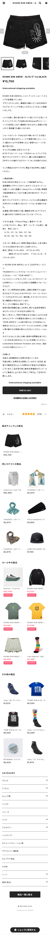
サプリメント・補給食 (10, 851)
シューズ (5, 812)
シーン (4, 874)
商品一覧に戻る (25, 894)
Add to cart (25, 390)
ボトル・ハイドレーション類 (12, 843)
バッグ (4, 820)
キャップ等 (6, 796)
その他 (4, 867)
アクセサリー (7, 827)
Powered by (22, 910)
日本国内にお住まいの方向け (25, 398)
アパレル (5, 788)
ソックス (5, 804)
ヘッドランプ (7, 835)
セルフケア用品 (8, 859)
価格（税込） (7, 882)
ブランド (5, 781)
